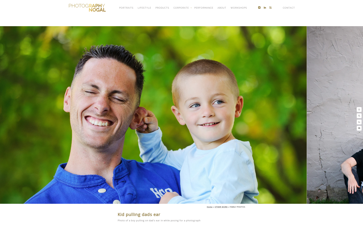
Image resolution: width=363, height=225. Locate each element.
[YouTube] (270, 7)
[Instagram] (259, 7)
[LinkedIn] (264, 7)
